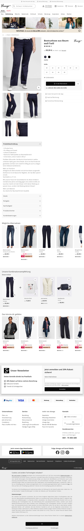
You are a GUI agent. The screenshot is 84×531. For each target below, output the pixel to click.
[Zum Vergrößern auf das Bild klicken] (39, 88)
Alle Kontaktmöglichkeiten (73, 423)
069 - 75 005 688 (69, 438)
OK (42, 524)
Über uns (5, 415)
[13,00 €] (30, 287)
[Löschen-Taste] (33, 6)
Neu (2, 14)
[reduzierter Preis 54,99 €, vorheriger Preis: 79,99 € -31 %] (64, 327)
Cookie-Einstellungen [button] (69, 461)
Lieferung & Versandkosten (30, 424)
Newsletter (45, 415)
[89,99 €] (64, 236)
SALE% (9, 11)
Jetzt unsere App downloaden (21, 448)
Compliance (5, 422)
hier (68, 484)
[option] (45, 57)
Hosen (8, 35)
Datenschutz (31, 461)
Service (24, 411)
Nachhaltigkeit (7, 206)
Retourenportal (27, 420)
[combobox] (26, 6)
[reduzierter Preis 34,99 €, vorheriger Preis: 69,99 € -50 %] (28, 236)
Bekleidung (9, 14)
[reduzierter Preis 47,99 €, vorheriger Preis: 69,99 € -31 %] (28, 327)
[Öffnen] (79, 30)
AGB (24, 461)
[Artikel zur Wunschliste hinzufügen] (78, 84)
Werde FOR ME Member (49, 424)
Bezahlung (25, 422)
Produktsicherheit (8, 211)
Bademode (25, 14)
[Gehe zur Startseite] (6, 6)
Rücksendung (26, 418)
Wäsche (17, 14)
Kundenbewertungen (9, 216)
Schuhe (40, 14)
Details (5, 196)
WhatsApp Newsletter (49, 418)
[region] (42, 500)
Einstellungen (54, 528)
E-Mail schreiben (70, 417)
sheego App (46, 422)
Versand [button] (64, 50)
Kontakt (65, 411)
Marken (69, 14)
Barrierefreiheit (41, 461)
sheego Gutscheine (48, 420)
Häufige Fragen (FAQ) (28, 427)
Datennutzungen (65, 475)
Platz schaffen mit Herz (9, 424)
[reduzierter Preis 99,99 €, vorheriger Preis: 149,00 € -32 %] (46, 327)
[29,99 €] (47, 287)
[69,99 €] (10, 236)
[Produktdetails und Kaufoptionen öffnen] (14, 294)
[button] (2, 35)
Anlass (63, 14)
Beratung (47, 14)
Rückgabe (6, 201)
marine (46, 60)
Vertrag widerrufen (15, 461)
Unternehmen (7, 411)
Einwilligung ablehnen (32, 528)
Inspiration (55, 14)
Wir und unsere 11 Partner (19, 475)
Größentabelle (50, 77)
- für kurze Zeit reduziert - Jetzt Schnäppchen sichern (39, 31)
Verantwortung (6, 418)
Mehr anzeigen (65, 385)
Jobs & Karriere (6, 420)
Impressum (50, 461)
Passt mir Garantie (48, 427)
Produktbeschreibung (10, 144)
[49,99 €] (64, 287)
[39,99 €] (46, 236)
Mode (3, 11)
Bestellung (25, 415)
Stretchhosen (15, 35)
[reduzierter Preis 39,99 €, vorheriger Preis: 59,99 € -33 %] (10, 327)
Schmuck (33, 14)
